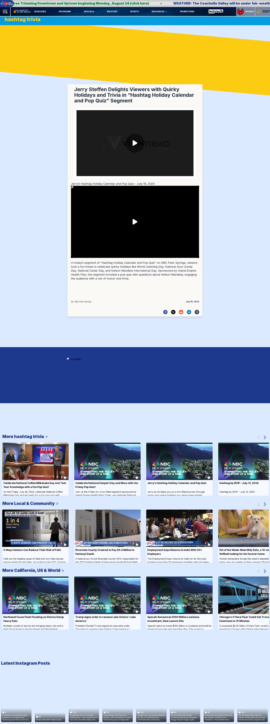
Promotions (187, 11)
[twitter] (173, 312)
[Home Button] (22, 11)
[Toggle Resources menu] (166, 11)
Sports (134, 11)
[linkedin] (189, 312)
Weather (112, 11)
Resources (158, 11)
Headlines (40, 11)
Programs (65, 11)
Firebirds (249, 11)
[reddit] (181, 312)
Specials (89, 11)
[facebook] (165, 312)
